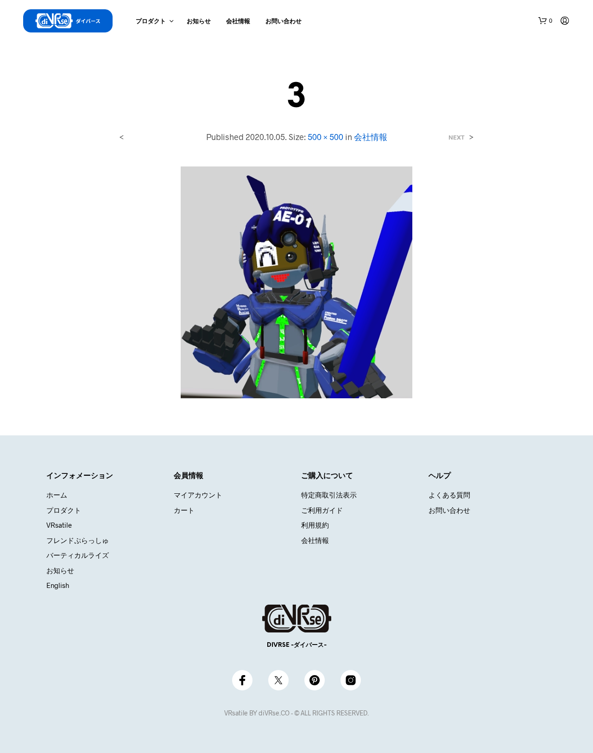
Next (456, 137)
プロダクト (151, 22)
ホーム (56, 495)
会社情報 (238, 22)
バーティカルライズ (77, 555)
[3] (296, 281)
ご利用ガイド (322, 510)
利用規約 (315, 525)
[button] (545, 21)
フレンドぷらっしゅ (77, 540)
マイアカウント (198, 495)
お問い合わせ (283, 22)
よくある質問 (449, 495)
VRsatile (59, 525)
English (57, 585)
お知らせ (199, 22)
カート (184, 510)
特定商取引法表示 (329, 495)
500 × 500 (325, 137)
